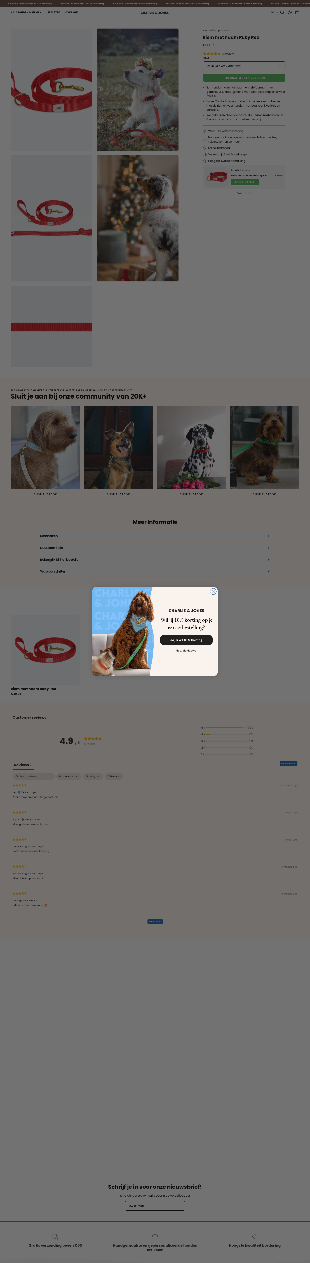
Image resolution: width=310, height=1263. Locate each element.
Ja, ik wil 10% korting (186, 640)
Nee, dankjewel (186, 650)
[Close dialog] (213, 591)
